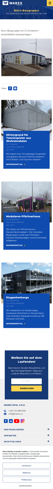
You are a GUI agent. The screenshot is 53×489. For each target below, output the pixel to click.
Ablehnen (26, 472)
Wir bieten (10, 435)
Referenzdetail (14, 164)
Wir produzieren (14, 429)
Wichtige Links (12, 441)
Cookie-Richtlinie (25, 485)
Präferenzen (26, 479)
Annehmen (26, 465)
